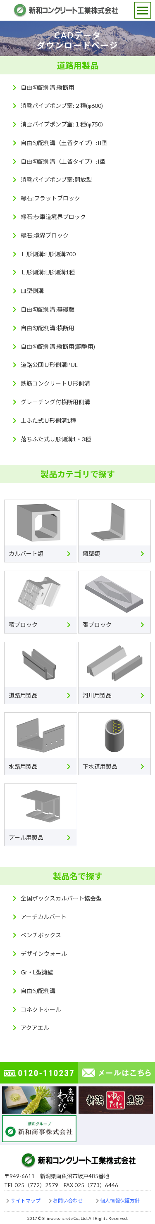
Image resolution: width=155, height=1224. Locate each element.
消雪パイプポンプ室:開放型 (56, 179)
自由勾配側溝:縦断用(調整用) (58, 346)
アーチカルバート (44, 916)
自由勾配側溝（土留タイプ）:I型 (63, 161)
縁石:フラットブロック (50, 198)
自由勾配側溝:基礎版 (47, 309)
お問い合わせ (68, 1201)
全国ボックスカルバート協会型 (61, 898)
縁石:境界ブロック (45, 235)
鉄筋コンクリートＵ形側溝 (55, 383)
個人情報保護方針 (120, 1201)
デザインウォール (44, 953)
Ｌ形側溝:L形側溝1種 (48, 272)
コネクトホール (41, 1009)
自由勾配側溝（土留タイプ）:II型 (64, 142)
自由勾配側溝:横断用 (47, 327)
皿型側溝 (32, 290)
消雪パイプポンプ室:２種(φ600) (62, 105)
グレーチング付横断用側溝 (55, 401)
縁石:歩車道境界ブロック (53, 216)
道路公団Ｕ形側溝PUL (49, 364)
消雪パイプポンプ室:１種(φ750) (62, 124)
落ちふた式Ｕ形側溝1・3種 (56, 439)
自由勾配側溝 (38, 990)
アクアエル (35, 1027)
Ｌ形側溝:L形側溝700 (48, 253)
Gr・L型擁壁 (37, 972)
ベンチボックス (41, 934)
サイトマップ (26, 1201)
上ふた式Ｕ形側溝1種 (48, 420)
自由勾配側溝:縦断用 (47, 87)
